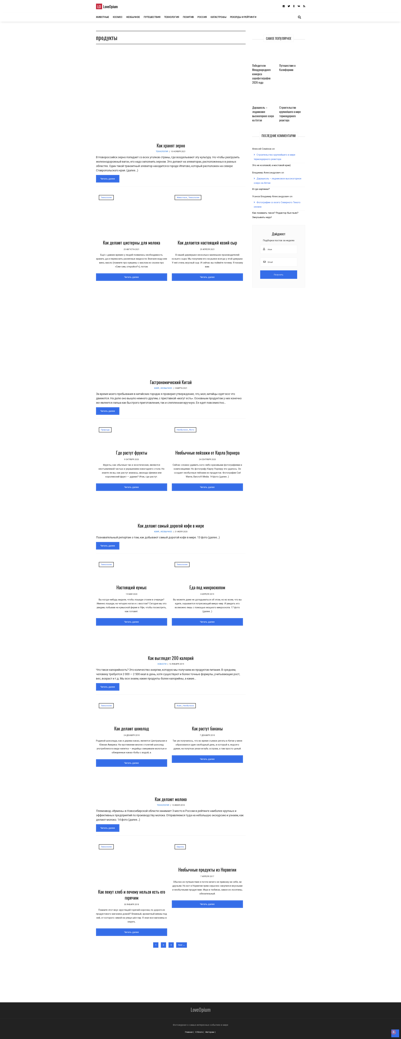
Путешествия (152, 17)
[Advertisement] (182, 973)
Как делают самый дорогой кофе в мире (171, 525)
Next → (181, 945)
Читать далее (107, 178)
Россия (202, 17)
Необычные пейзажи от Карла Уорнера (207, 452)
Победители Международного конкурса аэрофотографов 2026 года (261, 73)
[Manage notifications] (393, 1032)
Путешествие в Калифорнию (287, 67)
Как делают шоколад (131, 728)
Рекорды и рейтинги (243, 17)
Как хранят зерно (171, 145)
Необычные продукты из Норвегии (207, 869)
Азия (156, 388)
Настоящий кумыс (131, 587)
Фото (191, 430)
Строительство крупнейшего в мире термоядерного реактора (290, 113)
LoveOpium (107, 6)
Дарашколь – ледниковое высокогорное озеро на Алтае (263, 113)
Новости (162, 664)
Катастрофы (218, 17)
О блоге (199, 1032)
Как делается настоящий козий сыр (207, 242)
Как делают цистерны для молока (131, 242)
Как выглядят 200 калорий (171, 658)
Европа (180, 847)
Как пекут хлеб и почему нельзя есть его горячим (131, 894)
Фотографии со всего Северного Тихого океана (277, 204)
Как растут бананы (207, 728)
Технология (171, 17)
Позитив (188, 17)
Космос (117, 17)
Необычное (133, 17)
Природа (105, 430)
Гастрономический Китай (171, 382)
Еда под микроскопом (207, 587)
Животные (102, 17)
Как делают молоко (171, 799)
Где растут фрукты (131, 452)
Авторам (209, 1032)
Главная (189, 1032)
